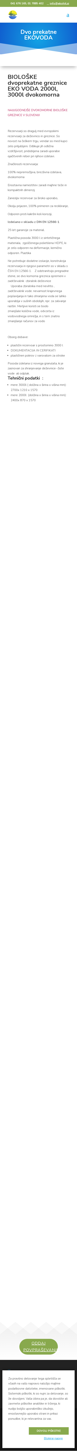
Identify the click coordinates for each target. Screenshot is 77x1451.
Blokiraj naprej (53, 1438)
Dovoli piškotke (49, 1431)
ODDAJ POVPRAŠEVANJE (40, 1347)
